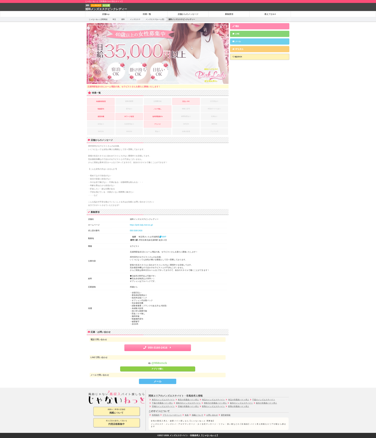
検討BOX (238, 57)
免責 (187, 415)
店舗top (106, 14)
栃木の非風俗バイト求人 (266, 403)
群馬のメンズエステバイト (213, 406)
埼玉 (114, 19)
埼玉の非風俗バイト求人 (238, 400)
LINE (237, 34)
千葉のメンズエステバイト (263, 400)
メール (158, 381)
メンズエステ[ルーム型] (155, 19)
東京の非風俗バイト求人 (188, 400)
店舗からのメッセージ (188, 14)
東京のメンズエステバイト (163, 400)
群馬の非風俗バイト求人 (238, 406)
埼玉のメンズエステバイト (213, 400)
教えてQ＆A (270, 14)
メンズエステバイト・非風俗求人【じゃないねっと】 (194, 435)
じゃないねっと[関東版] (98, 19)
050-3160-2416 (136, 230)
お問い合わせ (212, 415)
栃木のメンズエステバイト (241, 403)
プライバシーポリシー (172, 415)
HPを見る (239, 49)
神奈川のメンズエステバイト (188, 403)
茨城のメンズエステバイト (163, 406)
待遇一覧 (147, 14)
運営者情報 (225, 415)
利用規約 (156, 415)
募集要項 (229, 14)
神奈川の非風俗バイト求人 (215, 403)
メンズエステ (135, 19)
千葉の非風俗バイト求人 (162, 403)
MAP (163, 237)
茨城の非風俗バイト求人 (188, 406)
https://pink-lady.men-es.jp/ (141, 225)
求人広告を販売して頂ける (116, 422)
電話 (237, 26)
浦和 (123, 19)
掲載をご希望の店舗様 (116, 411)
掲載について (197, 415)
